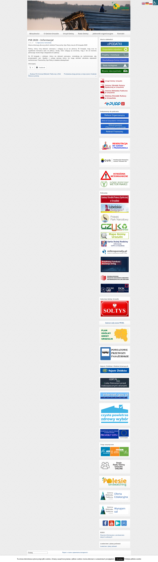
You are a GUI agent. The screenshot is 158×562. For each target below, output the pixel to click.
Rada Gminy (83, 34)
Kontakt (120, 34)
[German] (147, 3)
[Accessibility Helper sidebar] (155, 2)
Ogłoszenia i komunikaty (44, 43)
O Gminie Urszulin (51, 34)
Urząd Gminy (68, 34)
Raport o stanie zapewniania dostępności (75, 552)
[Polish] (151, 3)
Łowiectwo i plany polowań (108, 546)
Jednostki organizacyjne (103, 34)
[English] (143, 3)
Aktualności (34, 34)
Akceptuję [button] (119, 559)
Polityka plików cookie (132, 559)
